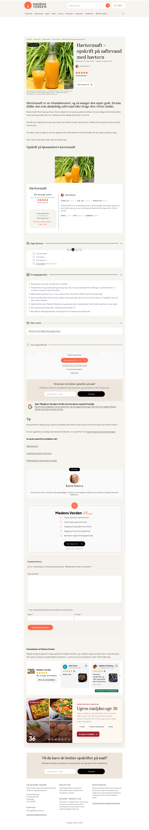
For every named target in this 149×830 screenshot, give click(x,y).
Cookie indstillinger (98, 803)
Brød (54, 14)
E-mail (78, 614)
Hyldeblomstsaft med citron (39, 453)
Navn (30, 614)
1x (73, 250)
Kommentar (33, 574)
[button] (77, 72)
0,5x (69, 250)
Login (120, 5)
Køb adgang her (73, 544)
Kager (47, 14)
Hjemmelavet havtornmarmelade (100, 432)
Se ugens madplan (88, 734)
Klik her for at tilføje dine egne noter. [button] (45, 331)
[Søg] (123, 13)
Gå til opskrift (83, 84)
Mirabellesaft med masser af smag (42, 460)
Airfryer (60, 14)
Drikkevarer (47, 39)
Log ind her (74, 372)
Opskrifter (29, 14)
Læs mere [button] (95, 685)
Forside (29, 39)
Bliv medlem (102, 14)
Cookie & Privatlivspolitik (112, 803)
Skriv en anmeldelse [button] (46, 680)
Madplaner (89, 14)
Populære (69, 14)
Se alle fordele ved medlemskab (74, 365)
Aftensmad (39, 14)
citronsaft (40, 263)
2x (77, 250)
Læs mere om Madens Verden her (37, 814)
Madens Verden (35, 5)
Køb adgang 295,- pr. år (73, 360)
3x (80, 250)
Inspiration (79, 14)
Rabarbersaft (32, 446)
